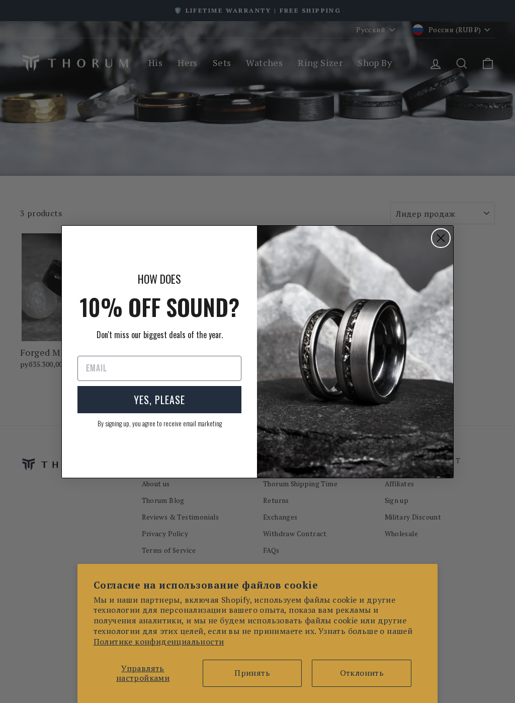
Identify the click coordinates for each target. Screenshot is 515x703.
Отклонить (362, 672)
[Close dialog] (441, 238)
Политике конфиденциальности (159, 641)
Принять (252, 672)
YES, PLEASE (159, 399)
